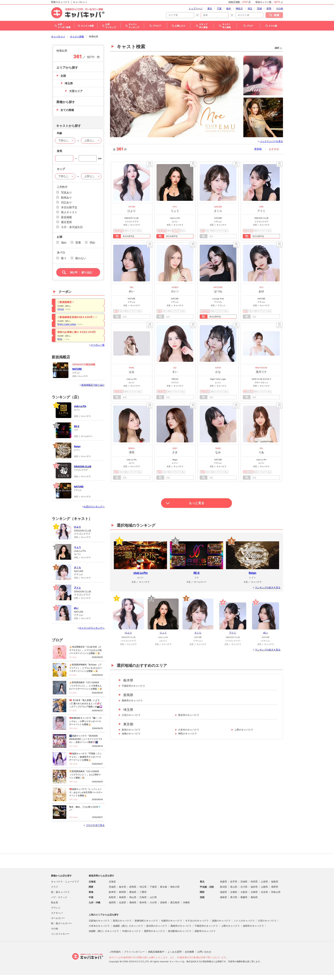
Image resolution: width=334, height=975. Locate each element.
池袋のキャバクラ (131, 733)
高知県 (254, 897)
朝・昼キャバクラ (60, 892)
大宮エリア (76, 91)
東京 (209, 8)
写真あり (66, 192)
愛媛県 (243, 897)
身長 (59, 151)
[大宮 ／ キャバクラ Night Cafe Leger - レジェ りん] (263, 75)
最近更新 (66, 222)
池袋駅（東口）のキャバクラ (104, 931)
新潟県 (223, 886)
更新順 (258, 149)
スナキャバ (57, 912)
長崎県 (132, 902)
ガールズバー (58, 918)
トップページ (196, 8)
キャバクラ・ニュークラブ (65, 881)
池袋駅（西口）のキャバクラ (128, 925)
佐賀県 (122, 902)
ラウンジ (55, 907)
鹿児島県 (175, 902)
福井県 (254, 886)
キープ (150, 164)
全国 (63, 75)
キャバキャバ (58, 36)
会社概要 (189, 951)
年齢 (59, 133)
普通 (78, 242)
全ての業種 (67, 110)
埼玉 (250, 8)
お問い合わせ (204, 951)
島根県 (122, 897)
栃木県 (128, 680)
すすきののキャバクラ (197, 920)
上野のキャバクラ (243, 729)
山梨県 (264, 886)
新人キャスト (69, 212)
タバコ (61, 252)
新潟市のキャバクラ (156, 925)
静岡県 (122, 892)
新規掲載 (66, 217)
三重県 (143, 892)
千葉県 (153, 886)
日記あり (66, 202)
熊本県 (143, 902)
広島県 (143, 897)
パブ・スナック (59, 897)
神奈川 (239, 8)
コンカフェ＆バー (60, 933)
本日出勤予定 (69, 207)
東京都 (128, 724)
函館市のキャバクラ (205, 931)
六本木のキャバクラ (188, 729)
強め (63, 242)
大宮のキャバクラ (131, 715)
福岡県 (112, 902)
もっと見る (196, 503)
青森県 (223, 881)
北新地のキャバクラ (99, 920)
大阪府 (243, 892)
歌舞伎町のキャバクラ (146, 920)
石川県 (243, 886)
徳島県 (223, 897)
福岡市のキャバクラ (253, 925)
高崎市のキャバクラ (132, 700)
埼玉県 (128, 710)
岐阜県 (112, 892)
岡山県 (132, 897)
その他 (279, 8)
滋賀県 (223, 892)
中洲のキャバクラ (131, 931)
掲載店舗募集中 (156, 951)
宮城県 (243, 881)
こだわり (62, 186)
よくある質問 (174, 951)
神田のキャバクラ (187, 733)
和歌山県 (275, 892)
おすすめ (274, 149)
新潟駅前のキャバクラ (179, 931)
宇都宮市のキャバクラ (133, 685)
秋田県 (254, 881)
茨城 (259, 8)
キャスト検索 (77, 36)
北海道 (112, 881)
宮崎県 (163, 902)
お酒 (59, 236)
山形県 (264, 881)
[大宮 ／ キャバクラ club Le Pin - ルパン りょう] (263, 117)
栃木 (228, 8)
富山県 (233, 886)
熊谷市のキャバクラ (188, 715)
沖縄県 (186, 902)
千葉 (219, 8)
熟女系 (54, 902)
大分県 (153, 902)
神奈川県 (175, 886)
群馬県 (128, 695)
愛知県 (132, 892)
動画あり (66, 197)
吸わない (80, 258)
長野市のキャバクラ (154, 931)
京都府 (233, 892)
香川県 (233, 897)
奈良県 (264, 892)
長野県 (274, 886)
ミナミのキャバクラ (244, 920)
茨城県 (112, 886)
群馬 (269, 8)
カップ (61, 169)
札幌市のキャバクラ (171, 920)
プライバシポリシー (134, 951)
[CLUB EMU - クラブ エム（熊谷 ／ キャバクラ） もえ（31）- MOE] (175, 96)
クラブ (54, 886)
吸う (63, 258)
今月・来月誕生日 (72, 227)
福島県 (274, 881)
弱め (92, 242)
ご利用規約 (115, 951)
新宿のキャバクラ (131, 729)
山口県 (153, 897)
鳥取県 (112, 897)
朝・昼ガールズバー (61, 923)
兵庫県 (254, 892)
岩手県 (233, 881)
